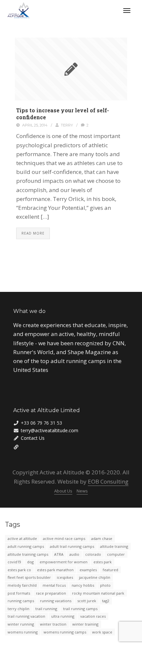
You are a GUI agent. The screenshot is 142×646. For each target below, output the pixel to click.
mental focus (54, 585)
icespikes (65, 577)
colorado (93, 554)
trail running (46, 608)
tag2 (105, 600)
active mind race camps (64, 538)
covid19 (14, 561)
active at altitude (22, 538)
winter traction (53, 624)
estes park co (19, 569)
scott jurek (86, 600)
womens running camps (65, 632)
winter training (85, 624)
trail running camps (80, 608)
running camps (21, 600)
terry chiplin (18, 608)
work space (102, 632)
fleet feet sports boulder (29, 577)
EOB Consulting (108, 481)
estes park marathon (55, 569)
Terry (67, 125)
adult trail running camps (72, 546)
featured (110, 569)
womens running (23, 632)
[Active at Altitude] (19, 10)
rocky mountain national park (98, 593)
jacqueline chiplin (94, 577)
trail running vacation (26, 616)
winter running (21, 624)
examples (88, 569)
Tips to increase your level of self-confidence (62, 114)
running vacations (55, 600)
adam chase (101, 538)
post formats (19, 593)
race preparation (51, 593)
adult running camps (26, 546)
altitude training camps (28, 554)
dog (30, 561)
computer (116, 554)
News (82, 491)
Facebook (24, 447)
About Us (63, 491)
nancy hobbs (83, 585)
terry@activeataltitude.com (49, 430)
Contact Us (33, 438)
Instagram (33, 447)
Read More (33, 233)
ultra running (62, 616)
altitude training (114, 546)
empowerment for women (64, 561)
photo (105, 585)
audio (74, 554)
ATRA (58, 554)
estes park (102, 561)
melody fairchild (22, 585)
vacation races (93, 616)
